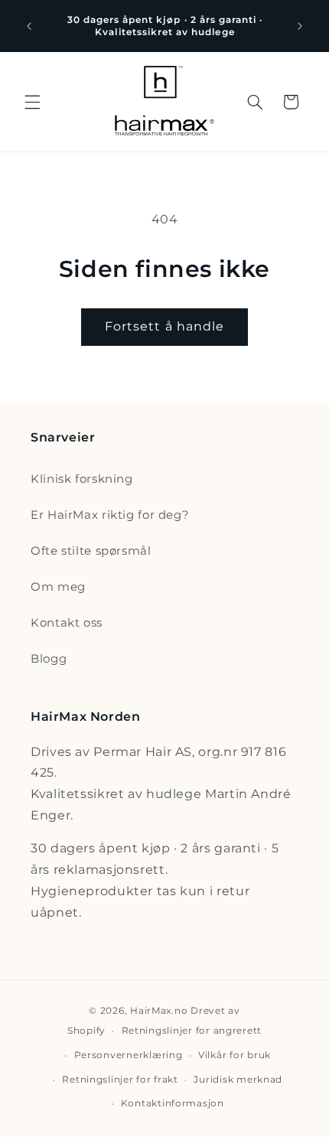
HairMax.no (158, 1010)
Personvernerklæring (128, 1055)
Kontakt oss (67, 623)
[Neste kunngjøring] (300, 26)
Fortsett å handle (164, 326)
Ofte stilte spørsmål (91, 551)
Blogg (49, 659)
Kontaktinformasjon (172, 1103)
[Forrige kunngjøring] (29, 26)
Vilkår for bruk (234, 1055)
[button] (32, 101)
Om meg (58, 587)
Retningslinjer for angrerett (192, 1030)
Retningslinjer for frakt (120, 1079)
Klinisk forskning (82, 479)
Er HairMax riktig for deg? (110, 515)
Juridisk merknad (238, 1079)
